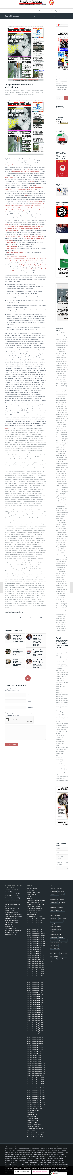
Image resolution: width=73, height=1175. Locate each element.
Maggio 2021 (59, 451)
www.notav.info (60, 678)
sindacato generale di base (24, 587)
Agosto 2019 (59, 494)
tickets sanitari (40, 599)
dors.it (58, 721)
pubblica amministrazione (19, 552)
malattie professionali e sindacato (26, 516)
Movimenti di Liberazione (12, 914)
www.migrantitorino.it (62, 674)
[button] (58, 51)
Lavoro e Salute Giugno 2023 (35, 988)
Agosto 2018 (59, 518)
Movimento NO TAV (38, 528)
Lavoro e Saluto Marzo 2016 (35, 1108)
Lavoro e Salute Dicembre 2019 (36, 933)
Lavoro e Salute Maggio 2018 (35, 1019)
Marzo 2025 (59, 357)
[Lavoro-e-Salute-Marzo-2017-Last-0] (25, 53)
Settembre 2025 (60, 345)
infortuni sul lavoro (22, 501)
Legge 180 (37, 509)
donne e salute (9, 473)
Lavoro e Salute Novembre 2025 (36, 1074)
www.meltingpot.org (62, 776)
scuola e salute (17, 581)
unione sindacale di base (25, 603)
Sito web (30, 707)
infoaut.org (59, 758)
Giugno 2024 (59, 376)
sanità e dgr (31, 569)
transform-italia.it (61, 729)
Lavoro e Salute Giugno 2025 (35, 992)
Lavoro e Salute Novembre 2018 (36, 1059)
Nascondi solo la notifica (40, 1171)
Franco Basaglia (23, 483)
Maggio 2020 (59, 475)
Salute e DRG (16, 564)
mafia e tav (33, 514)
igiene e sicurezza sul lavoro (20, 493)
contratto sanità (19, 448)
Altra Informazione (26, 90)
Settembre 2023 (60, 394)
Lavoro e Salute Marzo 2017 (35, 1035)
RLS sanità (9, 562)
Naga (37, 530)
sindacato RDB (36, 587)
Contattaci (30, 896)
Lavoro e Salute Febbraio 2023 (35, 953)
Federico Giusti (31, 481)
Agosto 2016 (59, 567)
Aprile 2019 (59, 502)
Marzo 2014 (59, 626)
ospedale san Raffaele (30, 540)
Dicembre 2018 (60, 510)
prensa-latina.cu (60, 762)
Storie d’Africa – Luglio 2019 (34, 1135)
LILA (45, 512)
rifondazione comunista (37, 558)
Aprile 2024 (59, 380)
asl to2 (44, 436)
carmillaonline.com (61, 731)
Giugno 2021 (59, 449)
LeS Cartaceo (31, 1112)
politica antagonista (19, 546)
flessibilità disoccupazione (12, 483)
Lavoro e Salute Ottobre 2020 (35, 1076)
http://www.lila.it (60, 662)
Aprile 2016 (59, 575)
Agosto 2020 (59, 469)
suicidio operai (12, 595)
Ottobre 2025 (59, 343)
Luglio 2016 (59, 569)
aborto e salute (16, 428)
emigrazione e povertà (29, 477)
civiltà (35, 444)
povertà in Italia (13, 548)
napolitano (42, 530)
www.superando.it (61, 676)
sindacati (30, 585)
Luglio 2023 (59, 398)
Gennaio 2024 (60, 386)
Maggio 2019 (59, 500)
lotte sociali (22, 514)
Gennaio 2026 (60, 337)
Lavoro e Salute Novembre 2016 (36, 1055)
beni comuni (16, 440)
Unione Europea (62, 959)
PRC (18, 548)
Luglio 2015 (59, 593)
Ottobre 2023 (59, 392)
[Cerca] (59, 11)
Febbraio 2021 (60, 457)
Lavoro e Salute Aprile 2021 (34, 923)
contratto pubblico (9, 448)
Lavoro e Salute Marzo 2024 (35, 1049)
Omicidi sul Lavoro (32, 1118)
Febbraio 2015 (60, 604)
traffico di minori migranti (21, 601)
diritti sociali (24, 465)
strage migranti (31, 591)
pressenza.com (60, 735)
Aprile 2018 (59, 526)
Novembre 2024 (60, 365)
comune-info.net (60, 709)
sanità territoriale (9, 577)
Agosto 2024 (59, 371)
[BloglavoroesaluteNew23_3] (36, 4)
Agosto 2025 (59, 347)
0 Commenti (16, 90)
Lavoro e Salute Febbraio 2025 (35, 957)
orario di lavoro (38, 534)
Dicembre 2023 (60, 388)
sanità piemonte (29, 573)
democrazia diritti (16, 461)
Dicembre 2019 (60, 486)
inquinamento (31, 501)
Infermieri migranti (19, 497)
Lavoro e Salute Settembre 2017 (36, 1090)
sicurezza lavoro (9, 932)
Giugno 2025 (59, 351)
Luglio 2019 (59, 496)
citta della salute (25, 444)
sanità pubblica (54, 956)
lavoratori (38, 503)
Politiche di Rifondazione (11, 94)
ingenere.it (59, 739)
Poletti (11, 546)
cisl (20, 444)
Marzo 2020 (59, 479)
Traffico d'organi (9, 601)
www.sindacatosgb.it (62, 694)
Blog (33, 90)
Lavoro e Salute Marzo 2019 (35, 1039)
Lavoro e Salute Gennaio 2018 (35, 963)
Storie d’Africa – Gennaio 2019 (35, 1133)
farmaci (43, 479)
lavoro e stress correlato (24, 507)
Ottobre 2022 (59, 416)
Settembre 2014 (60, 614)
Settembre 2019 (60, 492)
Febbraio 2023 (60, 408)
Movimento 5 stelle (27, 528)
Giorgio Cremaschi (33, 485)
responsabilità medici (10, 558)
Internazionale (9, 922)
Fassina (15, 481)
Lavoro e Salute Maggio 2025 (35, 1033)
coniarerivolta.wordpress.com (64, 713)
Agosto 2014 (59, 616)
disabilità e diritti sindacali (16, 467)
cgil (18, 444)
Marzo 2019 (59, 504)
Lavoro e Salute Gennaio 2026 (35, 980)
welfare (7, 607)
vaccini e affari (39, 603)
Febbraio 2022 (60, 433)
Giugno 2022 (59, 424)
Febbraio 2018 (60, 530)
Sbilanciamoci (40, 577)
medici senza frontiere (25, 522)
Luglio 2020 (59, 471)
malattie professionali (10, 516)
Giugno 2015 (59, 596)
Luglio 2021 (59, 447)
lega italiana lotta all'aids (27, 509)
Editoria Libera (9, 912)
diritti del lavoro (41, 463)
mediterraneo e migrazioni (12, 524)
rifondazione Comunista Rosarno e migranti (16, 560)
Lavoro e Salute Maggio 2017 (35, 1016)
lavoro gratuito (35, 507)
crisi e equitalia (20, 452)
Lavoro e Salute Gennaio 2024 (35, 976)
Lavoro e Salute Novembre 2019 (36, 1061)
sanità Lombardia (19, 573)
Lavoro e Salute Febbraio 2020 (35, 947)
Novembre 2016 (60, 561)
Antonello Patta (25, 436)
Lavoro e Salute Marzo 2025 (35, 1051)
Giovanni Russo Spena (10, 491)
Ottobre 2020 (59, 465)
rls (5, 562)
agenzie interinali (25, 428)
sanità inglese (28, 571)
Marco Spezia (24, 518)
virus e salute (32, 605)
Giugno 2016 (59, 571)
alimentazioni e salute (21, 430)
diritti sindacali (17, 465)
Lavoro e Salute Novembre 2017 (36, 1057)
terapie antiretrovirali (14, 599)
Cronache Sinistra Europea (22, 459)
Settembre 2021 (60, 443)
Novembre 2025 (60, 341)
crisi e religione (14, 454)
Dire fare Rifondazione (27, 463)
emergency (42, 475)
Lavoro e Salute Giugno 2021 (35, 984)
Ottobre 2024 (59, 367)
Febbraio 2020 (60, 481)
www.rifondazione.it (61, 650)
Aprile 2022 (59, 429)
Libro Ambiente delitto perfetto (35, 512)
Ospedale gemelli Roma (31, 536)
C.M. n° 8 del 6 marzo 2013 (34, 202)
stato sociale (37, 589)
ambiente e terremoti (29, 434)
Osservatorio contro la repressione (14, 542)
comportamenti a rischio (28, 446)
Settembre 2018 (60, 516)
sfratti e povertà (22, 583)
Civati (32, 444)
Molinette (28, 526)
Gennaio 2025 (60, 361)
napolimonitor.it (60, 778)
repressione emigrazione (11, 556)
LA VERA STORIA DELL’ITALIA (35, 917)
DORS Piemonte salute (19, 473)
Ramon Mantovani (31, 552)
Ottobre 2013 (59, 630)
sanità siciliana (39, 575)
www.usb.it (59, 688)
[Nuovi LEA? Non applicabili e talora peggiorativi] (1, 587)
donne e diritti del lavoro (37, 471)
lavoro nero (43, 507)
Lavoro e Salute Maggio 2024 (35, 1031)
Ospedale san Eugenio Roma (38, 538)
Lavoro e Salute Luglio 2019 (35, 1000)
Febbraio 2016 (60, 579)
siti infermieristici (14, 589)
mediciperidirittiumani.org (63, 715)
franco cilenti (31, 483)
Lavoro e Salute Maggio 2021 (35, 1025)
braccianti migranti (32, 440)
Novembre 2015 (60, 585)
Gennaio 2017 (60, 557)
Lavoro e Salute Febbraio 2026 (35, 959)
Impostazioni (54, 1171)
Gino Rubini (18, 485)
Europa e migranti (19, 479)
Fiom (44, 481)
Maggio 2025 (59, 353)
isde (36, 501)
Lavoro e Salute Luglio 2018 (35, 998)
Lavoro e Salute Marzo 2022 (35, 1045)
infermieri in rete (9, 497)
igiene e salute (8, 493)
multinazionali (31, 530)
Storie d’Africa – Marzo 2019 (35, 1137)
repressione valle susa (34, 556)
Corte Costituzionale (14, 450)
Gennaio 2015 (60, 606)
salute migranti (25, 567)
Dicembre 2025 (60, 339)
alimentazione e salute (36, 428)
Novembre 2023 (60, 390)
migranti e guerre (29, 524)
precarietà (40, 548)
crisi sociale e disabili (14, 456)
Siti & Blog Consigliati (33, 1127)
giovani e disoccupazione (36, 489)
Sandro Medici (34, 567)
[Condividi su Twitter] (20, 617)
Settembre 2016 (60, 565)
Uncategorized (9, 934)
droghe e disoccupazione (32, 473)
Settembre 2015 (60, 589)
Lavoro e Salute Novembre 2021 (36, 1065)
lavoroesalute (17, 509)
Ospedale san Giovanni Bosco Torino (14, 540)
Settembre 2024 (60, 369)
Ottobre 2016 (59, 563)
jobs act (25, 503)
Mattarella (40, 518)
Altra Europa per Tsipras (34, 430)
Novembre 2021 (60, 439)
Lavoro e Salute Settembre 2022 (36, 1100)
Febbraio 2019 (60, 506)
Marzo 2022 (59, 431)
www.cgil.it (59, 684)
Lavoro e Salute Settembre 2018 (36, 1092)
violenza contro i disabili (22, 605)
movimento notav (9, 530)
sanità (39, 567)
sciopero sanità (9, 581)
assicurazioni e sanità (10, 438)
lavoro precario (9, 509)
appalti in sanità (33, 436)
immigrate (31, 493)
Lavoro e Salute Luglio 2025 (35, 1012)
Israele (64, 918)
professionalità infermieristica (30, 550)
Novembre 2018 (60, 512)
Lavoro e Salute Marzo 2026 (35, 1053)
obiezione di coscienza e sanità (34, 532)
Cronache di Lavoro (9, 92)
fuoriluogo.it (59, 733)
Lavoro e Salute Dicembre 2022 (36, 939)
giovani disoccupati (28, 487)
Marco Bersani (9, 518)
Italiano (61, 25)
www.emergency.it (61, 664)
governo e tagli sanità (37, 491)
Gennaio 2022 (60, 435)
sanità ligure (11, 573)
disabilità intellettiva (29, 467)
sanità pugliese (14, 575)
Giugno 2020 (59, 473)
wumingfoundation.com (63, 705)
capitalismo (14, 442)
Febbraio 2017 (60, 555)
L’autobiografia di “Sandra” (34, 908)
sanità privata (37, 573)
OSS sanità (42, 540)
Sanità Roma (21, 575)
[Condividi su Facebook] (10, 617)
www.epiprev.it (60, 680)
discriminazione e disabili (11, 469)
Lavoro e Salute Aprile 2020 (34, 921)
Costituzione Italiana (10, 452)
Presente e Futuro (32, 1122)
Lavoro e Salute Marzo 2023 (35, 1047)
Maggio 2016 (59, 573)
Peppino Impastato (32, 1120)
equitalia (11, 479)
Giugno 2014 (59, 620)
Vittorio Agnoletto (41, 605)
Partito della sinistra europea (17, 544)
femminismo (39, 481)
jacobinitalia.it (60, 741)
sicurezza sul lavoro (22, 585)
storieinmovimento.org (62, 723)
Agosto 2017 (59, 543)
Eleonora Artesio (12, 475)
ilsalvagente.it (60, 743)
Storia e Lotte (15, 591)
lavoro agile (35, 505)
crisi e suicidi (29, 454)
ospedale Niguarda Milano (23, 538)
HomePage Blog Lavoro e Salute (36, 904)
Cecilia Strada (12, 444)
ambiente (14, 432)
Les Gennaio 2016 (32, 1114)
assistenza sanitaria (22, 438)
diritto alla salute (32, 465)
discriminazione (39, 467)
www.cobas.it (59, 692)
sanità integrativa (36, 571)
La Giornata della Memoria (34, 911)
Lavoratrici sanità (15, 505)
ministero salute (21, 526)
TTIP (34, 601)
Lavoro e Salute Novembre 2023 (36, 1069)
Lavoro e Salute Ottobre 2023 (35, 1082)
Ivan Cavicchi (18, 503)
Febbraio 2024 (60, 384)
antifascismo (16, 436)
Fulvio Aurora (39, 483)
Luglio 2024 (59, 373)
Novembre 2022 (60, 414)
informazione (37, 497)
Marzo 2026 (59, 333)
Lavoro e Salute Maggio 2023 (35, 1029)
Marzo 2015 (59, 602)
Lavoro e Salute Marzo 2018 (35, 1037)
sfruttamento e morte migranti (35, 583)
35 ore (9, 428)
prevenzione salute (17, 550)
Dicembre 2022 (60, 412)
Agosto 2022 (59, 420)
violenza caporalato (10, 605)
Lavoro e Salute (13, 507)
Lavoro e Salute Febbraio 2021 (35, 949)
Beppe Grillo (23, 440)
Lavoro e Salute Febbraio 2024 (35, 955)
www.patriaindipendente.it (63, 766)
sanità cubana (23, 569)
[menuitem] (15, 11)
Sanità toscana (18, 577)
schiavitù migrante (18, 579)
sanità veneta (32, 577)
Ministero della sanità (10, 526)
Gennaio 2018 (60, 532)
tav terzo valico (32, 597)
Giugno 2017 (59, 547)
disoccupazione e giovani (34, 469)
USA (51, 961)
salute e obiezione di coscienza (28, 564)
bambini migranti (38, 438)
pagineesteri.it (60, 774)
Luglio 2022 (59, 422)
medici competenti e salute (30, 520)
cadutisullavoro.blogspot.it (63, 702)
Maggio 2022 (59, 426)
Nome (30, 695)
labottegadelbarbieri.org (63, 707)
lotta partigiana (14, 514)
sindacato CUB (12, 587)
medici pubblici (15, 522)
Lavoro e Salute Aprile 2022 (34, 925)
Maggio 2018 (59, 524)
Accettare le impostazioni (22, 1171)
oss (38, 540)
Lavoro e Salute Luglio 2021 (35, 1004)
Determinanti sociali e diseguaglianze (31, 461)
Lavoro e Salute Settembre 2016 (36, 1088)
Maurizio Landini (18, 520)
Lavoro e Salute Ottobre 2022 (35, 1080)
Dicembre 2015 (60, 583)
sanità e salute (21, 94)
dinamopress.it (60, 711)
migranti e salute (38, 524)
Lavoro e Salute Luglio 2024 (35, 1010)
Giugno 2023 (59, 400)
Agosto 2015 (59, 591)
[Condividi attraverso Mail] (41, 617)
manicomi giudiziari (40, 516)
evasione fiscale (28, 479)
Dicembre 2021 (60, 437)
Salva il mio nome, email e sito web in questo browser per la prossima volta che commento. (25, 714)
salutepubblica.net (61, 725)
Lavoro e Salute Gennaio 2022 (35, 972)
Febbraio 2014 (60, 628)
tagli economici (21, 595)
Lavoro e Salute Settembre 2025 (36, 1106)
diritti (35, 463)
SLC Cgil (21, 589)
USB (33, 603)
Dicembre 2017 (60, 534)
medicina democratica (38, 522)
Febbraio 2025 (60, 359)
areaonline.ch (60, 751)
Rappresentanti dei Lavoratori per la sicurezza (26, 554)
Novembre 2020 (60, 463)
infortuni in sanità (35, 499)
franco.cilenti (31, 94)
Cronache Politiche (19, 92)
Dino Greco (18, 463)
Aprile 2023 (59, 404)
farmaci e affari (9, 481)
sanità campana (15, 569)
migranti (21, 524)
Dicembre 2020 (60, 461)
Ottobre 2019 (59, 490)
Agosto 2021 (59, 445)
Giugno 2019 (59, 498)
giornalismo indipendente (56, 907)
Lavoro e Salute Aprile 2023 (34, 927)
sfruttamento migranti (10, 585)
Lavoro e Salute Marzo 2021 (35, 1043)
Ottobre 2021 (59, 441)
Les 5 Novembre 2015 (33, 1110)
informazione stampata (11, 499)
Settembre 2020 (60, 467)
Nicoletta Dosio (9, 532)
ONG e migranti (9, 534)
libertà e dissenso (21, 512)
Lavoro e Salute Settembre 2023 (36, 1102)
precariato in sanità (31, 548)
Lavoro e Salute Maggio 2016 (35, 1014)
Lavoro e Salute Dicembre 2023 (36, 941)
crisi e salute (22, 454)
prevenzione (8, 550)
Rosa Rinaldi (25, 562)
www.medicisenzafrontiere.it (64, 666)
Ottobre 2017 (59, 538)
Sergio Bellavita (26, 581)
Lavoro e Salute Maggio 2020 (35, 1023)
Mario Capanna (33, 518)
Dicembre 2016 (60, 559)
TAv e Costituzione (37, 595)
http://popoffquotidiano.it (63, 682)
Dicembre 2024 (60, 363)
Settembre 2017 (60, 541)
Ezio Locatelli (36, 479)
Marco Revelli (16, 518)
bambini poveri (9, 440)
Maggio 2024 (59, 378)
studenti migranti (15, 593)
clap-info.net (59, 737)
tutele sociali (12, 603)
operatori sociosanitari (27, 534)
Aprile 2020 (59, 477)
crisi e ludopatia (29, 452)
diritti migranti (8, 465)
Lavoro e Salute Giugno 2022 (35, 986)
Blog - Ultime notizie (12, 16)
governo (29, 491)
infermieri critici (31, 495)
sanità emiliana (20, 571)
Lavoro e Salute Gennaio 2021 (35, 970)
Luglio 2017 (59, 545)
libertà (15, 512)
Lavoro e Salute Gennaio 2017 (35, 961)
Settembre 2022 (60, 418)
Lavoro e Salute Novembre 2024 (36, 1071)
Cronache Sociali (39, 92)
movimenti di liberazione (15, 528)
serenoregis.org (60, 768)
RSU (41, 562)
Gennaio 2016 (60, 581)
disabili (39, 465)
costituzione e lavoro (25, 450)
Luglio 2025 (59, 349)
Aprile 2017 (59, 551)
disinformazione (23, 469)
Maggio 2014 (59, 622)
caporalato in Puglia (35, 442)
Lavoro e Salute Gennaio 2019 (35, 966)
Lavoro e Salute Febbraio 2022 (35, 951)
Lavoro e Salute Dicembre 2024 (36, 943)
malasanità (40, 514)
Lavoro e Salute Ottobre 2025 (35, 1086)
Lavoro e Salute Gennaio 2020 (35, 968)
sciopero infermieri (38, 579)
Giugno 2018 (59, 522)
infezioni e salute (29, 497)
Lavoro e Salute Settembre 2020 (36, 1096)
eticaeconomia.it (60, 719)
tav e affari (28, 595)
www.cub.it (59, 690)
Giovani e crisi (25, 489)
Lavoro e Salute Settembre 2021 (36, 1098)
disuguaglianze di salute (23, 471)
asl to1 (40, 436)
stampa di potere (28, 589)
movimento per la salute (21, 530)
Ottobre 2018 (59, 514)
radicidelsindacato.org (62, 764)
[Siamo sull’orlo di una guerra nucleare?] (71, 587)
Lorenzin (7, 514)
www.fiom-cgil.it (60, 686)
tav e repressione (16, 597)
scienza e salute (28, 579)
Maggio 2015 (59, 598)
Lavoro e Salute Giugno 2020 (35, 982)
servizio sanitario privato (11, 583)
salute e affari (8, 564)
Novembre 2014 (60, 610)
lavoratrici (7, 505)
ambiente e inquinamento (37, 432)
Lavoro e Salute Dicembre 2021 (36, 937)
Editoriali (29, 898)
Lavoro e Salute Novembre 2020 (36, 1063)
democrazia (8, 461)
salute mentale (17, 567)
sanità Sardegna (30, 575)
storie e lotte (23, 591)
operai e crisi (17, 534)
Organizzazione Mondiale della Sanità (15, 536)
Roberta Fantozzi (17, 562)
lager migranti (31, 503)
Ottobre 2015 (59, 587)
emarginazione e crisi (33, 475)
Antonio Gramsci (32, 888)
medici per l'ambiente (55, 932)
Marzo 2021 (59, 455)
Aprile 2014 (59, 624)
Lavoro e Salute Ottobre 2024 (35, 1084)
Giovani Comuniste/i (17, 487)
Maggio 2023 (59, 402)
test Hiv (34, 599)
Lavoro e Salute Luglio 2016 (35, 994)
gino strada (24, 485)
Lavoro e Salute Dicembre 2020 (36, 935)
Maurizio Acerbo (9, 520)
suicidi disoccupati (25, 593)
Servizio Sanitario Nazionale (38, 581)
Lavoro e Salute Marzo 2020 (35, 1041)
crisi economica (38, 454)
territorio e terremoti (25, 599)
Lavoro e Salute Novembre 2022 (36, 1067)
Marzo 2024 (59, 382)
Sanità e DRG (37, 569)
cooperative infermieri (30, 448)
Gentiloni (12, 485)
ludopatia (27, 514)
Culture (42, 459)
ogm (44, 532)
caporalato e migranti (23, 442)
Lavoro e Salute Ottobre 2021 (35, 1078)
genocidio (57, 904)
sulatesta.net (59, 753)
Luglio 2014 (59, 618)
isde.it (57, 755)
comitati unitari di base (15, 446)
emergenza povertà (10, 477)
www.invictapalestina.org (63, 770)
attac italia (30, 438)
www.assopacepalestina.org (64, 772)
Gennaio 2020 (60, 484)
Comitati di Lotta (38, 90)
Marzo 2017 (59, 553)
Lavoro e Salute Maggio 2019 (35, 1021)
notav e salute (21, 532)
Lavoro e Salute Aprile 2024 (34, 929)
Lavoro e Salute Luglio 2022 (35, 1006)
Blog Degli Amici (31, 890)
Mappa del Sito (31, 1116)
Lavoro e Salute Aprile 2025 (34, 931)
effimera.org (59, 760)
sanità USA (26, 577)
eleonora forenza (22, 475)
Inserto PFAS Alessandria (34, 906)
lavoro (30, 505)
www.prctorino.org (61, 652)
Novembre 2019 (60, 488)
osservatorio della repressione (32, 542)
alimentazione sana (10, 430)
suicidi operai (34, 593)
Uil (17, 603)
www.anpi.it (59, 696)
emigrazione (19, 477)
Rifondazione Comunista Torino (36, 560)
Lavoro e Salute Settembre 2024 (36, 1104)
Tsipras (30, 601)
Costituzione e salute (36, 450)
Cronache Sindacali (29, 92)
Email (30, 701)
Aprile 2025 (59, 355)
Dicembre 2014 (60, 608)
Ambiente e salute (9, 434)
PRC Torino (23, 548)
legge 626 (10, 512)
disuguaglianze (13, 471)
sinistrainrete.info (61, 749)
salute (44, 562)
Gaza (51, 904)
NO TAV (15, 532)
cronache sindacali (10, 920)
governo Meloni (60, 910)
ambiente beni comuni (24, 432)
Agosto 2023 (59, 396)
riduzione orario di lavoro (23, 558)
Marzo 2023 (59, 406)
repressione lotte (23, 556)
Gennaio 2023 (60, 410)
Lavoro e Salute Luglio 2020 (35, 1002)
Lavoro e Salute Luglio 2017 (35, 996)
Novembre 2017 (60, 537)
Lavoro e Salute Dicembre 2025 (36, 945)
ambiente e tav (19, 434)
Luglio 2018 (59, 520)
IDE (45, 491)
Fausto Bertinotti (22, 481)
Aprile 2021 (59, 453)
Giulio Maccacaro (21, 491)
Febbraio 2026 (60, 335)
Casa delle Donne (54, 894)
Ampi (11, 436)
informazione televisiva (24, 499)
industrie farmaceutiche (20, 495)
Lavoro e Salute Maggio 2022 (35, 1027)
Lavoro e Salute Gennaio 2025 (35, 978)
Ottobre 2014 (59, 612)
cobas (39, 444)
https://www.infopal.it (62, 780)
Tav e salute (24, 597)
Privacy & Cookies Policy (34, 1124)
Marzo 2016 (59, 577)
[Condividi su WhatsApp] (31, 617)
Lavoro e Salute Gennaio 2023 (35, 974)
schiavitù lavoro (9, 579)
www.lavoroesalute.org (62, 89)
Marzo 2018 (59, 528)
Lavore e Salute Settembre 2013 (36, 919)
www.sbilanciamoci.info (62, 660)
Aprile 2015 (59, 600)
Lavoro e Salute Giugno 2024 (35, 990)
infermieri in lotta (40, 495)
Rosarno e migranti (34, 562)
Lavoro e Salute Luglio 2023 (35, 1008)
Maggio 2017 (59, 549)
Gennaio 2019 (60, 508)
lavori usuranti (24, 505)
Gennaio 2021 (60, 459)
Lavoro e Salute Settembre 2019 (36, 1094)
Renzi (40, 554)
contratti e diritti (39, 446)
